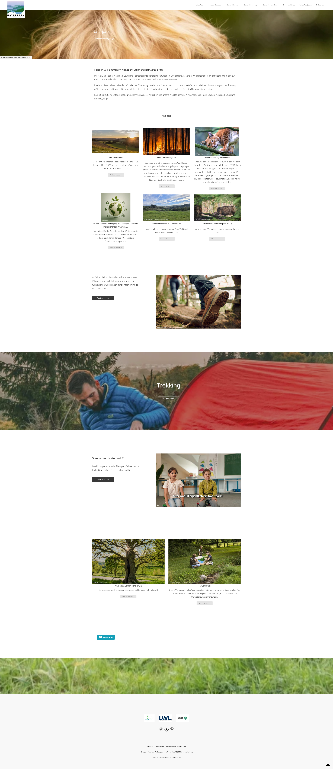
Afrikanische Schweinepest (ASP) (217, 224)
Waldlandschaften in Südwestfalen (166, 224)
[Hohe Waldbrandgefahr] (166, 141)
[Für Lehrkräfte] (204, 561)
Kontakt (183, 746)
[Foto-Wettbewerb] (115, 141)
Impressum (150, 746)
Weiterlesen (115, 175)
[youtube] (172, 729)
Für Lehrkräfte (205, 586)
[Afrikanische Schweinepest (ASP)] (217, 207)
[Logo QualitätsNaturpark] (149, 718)
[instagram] (161, 729)
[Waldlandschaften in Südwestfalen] (166, 207)
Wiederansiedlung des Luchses (217, 157)
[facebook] (166, 729)
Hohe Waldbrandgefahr (166, 157)
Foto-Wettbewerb (115, 157)
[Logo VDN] (182, 718)
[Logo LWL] (165, 718)
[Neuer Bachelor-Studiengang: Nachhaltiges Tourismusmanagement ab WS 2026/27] (115, 207)
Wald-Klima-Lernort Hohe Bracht (128, 586)
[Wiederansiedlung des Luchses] (217, 141)
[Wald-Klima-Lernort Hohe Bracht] (128, 561)
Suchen (320, 5)
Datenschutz (160, 746)
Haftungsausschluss (173, 746)
